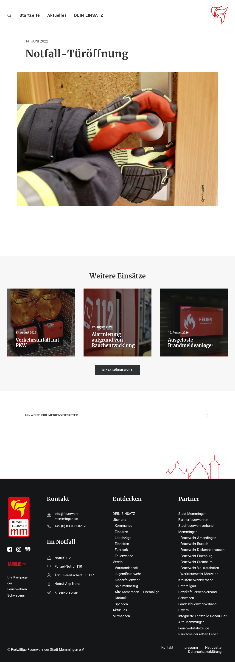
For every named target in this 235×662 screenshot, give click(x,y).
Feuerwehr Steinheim (196, 562)
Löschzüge (123, 538)
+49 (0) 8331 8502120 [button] (70, 526)
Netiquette (213, 647)
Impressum (189, 647)
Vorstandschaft (126, 568)
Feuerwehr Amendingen (198, 538)
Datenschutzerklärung (204, 652)
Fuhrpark (121, 550)
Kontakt (167, 647)
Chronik (121, 598)
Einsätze (121, 532)
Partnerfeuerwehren (193, 520)
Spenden (121, 604)
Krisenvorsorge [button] (66, 592)
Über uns (119, 520)
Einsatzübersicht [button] (117, 369)
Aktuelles (57, 15)
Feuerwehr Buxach (194, 544)
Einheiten (122, 544)
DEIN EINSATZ (88, 15)
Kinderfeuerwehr (127, 580)
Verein (118, 562)
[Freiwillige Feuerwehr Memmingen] (219, 15)
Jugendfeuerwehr (128, 574)
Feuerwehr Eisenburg (196, 556)
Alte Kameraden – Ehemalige (137, 592)
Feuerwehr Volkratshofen (199, 568)
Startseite (30, 15)
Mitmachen (121, 616)
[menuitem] (31, 15)
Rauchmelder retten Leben (198, 634)
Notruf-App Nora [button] (67, 584)
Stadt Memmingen (192, 514)
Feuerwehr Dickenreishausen (202, 550)
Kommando (123, 526)
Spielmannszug (126, 586)
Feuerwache (124, 556)
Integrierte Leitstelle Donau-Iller (202, 616)
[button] (10, 15)
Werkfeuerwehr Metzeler (199, 574)
